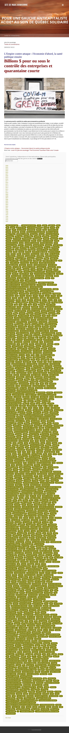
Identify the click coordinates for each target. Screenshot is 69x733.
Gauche (15, 603)
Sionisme (17, 504)
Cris (60, 300)
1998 (6, 213)
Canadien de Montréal (40, 265)
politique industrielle (11, 467)
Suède (25, 518)
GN (45, 362)
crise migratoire (23, 577)
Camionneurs (24, 263)
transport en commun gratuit (29, 700)
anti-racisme (17, 238)
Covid (23, 300)
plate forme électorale (12, 658)
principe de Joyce (24, 471)
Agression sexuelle (11, 548)
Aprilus (34, 241)
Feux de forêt (18, 342)
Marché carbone (42, 636)
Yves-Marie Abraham (38, 542)
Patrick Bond (20, 449)
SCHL (36, 500)
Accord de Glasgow (27, 544)
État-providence (21, 337)
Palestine (48, 445)
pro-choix (52, 667)
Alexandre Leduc (52, 230)
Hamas (20, 612)
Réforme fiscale (26, 680)
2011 (6, 191)
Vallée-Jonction (17, 535)
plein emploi (31, 463)
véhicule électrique (37, 535)
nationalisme (9, 434)
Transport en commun (12, 700)
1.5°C (39, 225)
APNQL (8, 241)
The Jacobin (37, 522)
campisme (22, 265)
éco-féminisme (33, 322)
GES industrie (58, 603)
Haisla (8, 373)
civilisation (59, 274)
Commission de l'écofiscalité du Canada (47, 711)
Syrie (51, 694)
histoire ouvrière (28, 614)
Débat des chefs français (13, 579)
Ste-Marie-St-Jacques (30, 515)
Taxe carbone (21, 696)
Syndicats (44, 518)
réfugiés (26, 485)
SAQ (20, 500)
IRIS (46, 384)
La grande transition (18, 395)
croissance (9, 304)
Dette (41, 307)
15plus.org (52, 225)
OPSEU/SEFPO (10, 713)
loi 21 (50, 406)
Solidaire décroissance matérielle (24, 509)
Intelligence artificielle (42, 379)
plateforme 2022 (19, 460)
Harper (37, 612)
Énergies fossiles (35, 333)
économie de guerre (50, 324)
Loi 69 (19, 408)
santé (14, 500)
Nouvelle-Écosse (23, 441)
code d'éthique (41, 285)
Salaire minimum (35, 498)
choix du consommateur (53, 271)
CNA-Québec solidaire (12, 280)
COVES (18, 300)
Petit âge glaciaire (49, 452)
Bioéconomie (35, 254)
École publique (19, 324)
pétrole (8, 454)
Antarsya (8, 238)
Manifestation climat (12, 634)
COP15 (35, 296)
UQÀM (49, 533)
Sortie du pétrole (31, 511)
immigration (29, 377)
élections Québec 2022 (42, 331)
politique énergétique (30, 663)
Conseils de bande (35, 293)
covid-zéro (37, 300)
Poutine (15, 469)
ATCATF (21, 245)
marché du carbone (55, 419)
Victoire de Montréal (12, 537)
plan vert (56, 656)
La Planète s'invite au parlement (45, 625)
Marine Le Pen (20, 421)
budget (46, 258)
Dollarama (30, 313)
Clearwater (49, 276)
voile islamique (35, 540)
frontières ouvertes (11, 355)
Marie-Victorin (10, 639)
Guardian (42, 150)
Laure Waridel (10, 399)
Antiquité (46, 238)
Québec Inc (9, 478)
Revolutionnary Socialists (13, 680)
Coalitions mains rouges (28, 285)
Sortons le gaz (53, 511)
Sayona (25, 500)
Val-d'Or (8, 535)
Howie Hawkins (36, 375)
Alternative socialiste (22, 234)
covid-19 (13, 150)
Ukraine (52, 531)
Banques (8, 252)
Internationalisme (11, 381)
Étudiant (28, 590)
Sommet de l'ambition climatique (15, 511)
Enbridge (30, 581)
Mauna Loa (50, 421)
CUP (30, 304)
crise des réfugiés (45, 302)
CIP (31, 274)
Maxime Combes (11, 423)
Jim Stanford (39, 388)
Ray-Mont (19, 480)
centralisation (48, 269)
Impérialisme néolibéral (43, 619)
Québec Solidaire (55, 672)
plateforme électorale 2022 (47, 460)
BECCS (13, 254)
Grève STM (33, 610)
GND (49, 362)
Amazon (41, 234)
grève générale (58, 368)
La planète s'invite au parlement (46, 395)
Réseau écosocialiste (12, 489)
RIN (27, 496)
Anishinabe (37, 236)
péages (54, 654)
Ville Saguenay (51, 537)
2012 (6, 189)
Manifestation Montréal (51, 414)
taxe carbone (25, 520)
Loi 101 (47, 408)
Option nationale (34, 443)
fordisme (50, 344)
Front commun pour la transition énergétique (18, 353)
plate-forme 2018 (25, 658)
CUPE (34, 304)
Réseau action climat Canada (14, 487)
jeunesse (30, 388)
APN (61, 238)
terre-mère (43, 520)
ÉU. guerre (43, 337)
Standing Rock (18, 515)
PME (13, 465)
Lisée (38, 403)
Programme (9, 474)
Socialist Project (24, 689)
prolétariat (9, 476)
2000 (6, 209)
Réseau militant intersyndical (28, 489)
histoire (43, 612)
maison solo (37, 412)
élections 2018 (10, 329)
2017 (6, 181)
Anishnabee (54, 236)
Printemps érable (34, 667)
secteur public (44, 500)
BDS (7, 254)
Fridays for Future (26, 351)
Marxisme (30, 639)
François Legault (10, 348)
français (38, 346)
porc (45, 467)
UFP (23, 707)
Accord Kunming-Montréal (35, 227)
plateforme (9, 460)
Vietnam (31, 537)
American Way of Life (52, 234)
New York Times (33, 434)
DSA (44, 315)
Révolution (40, 683)
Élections (52, 326)
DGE (58, 311)
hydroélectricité (21, 617)
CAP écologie (16, 267)
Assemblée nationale (46, 243)
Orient (42, 443)
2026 (6, 165)
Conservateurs (47, 293)
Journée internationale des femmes (26, 390)
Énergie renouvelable (22, 333)
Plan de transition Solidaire (32, 458)
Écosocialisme (36, 584)
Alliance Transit (10, 234)
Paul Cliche (40, 449)
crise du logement (57, 302)
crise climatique (33, 302)
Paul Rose (48, 449)
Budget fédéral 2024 (25, 260)
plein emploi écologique (43, 463)
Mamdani (45, 412)
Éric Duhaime (28, 335)
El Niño (14, 581)
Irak (37, 384)
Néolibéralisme (10, 436)
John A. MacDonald (50, 388)
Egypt (8, 581)
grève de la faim (47, 368)
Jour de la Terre (10, 390)
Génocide (18, 362)
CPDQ (50, 300)
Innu (32, 379)
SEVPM (46, 687)
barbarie (21, 252)
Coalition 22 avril (29, 280)
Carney (19, 269)
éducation (45, 326)
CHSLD (8, 274)
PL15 (59, 454)
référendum (59, 482)
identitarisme (20, 377)
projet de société (30, 474)
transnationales (24, 526)
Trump (33, 531)
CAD (60, 260)
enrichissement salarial (12, 320)
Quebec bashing (48, 476)
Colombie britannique (36, 287)
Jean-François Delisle (12, 388)
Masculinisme (35, 421)
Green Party (48, 366)
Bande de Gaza (29, 557)
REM (47, 480)
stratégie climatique (11, 518)
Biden (18, 254)
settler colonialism (26, 502)
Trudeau (26, 531)
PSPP (35, 476)
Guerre (46, 370)
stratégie (51, 515)
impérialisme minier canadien (26, 619)
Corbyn (21, 298)
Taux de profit (16, 520)
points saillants (28, 465)
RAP (50, 674)
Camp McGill (33, 263)
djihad (15, 313)
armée (56, 241)
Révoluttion (27, 685)
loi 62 (7, 408)
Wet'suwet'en (54, 709)
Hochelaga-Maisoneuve (39, 373)
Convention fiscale (20, 573)
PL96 (39, 656)
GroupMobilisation (43, 610)
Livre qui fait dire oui (12, 406)
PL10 (54, 454)
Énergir (59, 333)
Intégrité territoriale (11, 384)
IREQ (31, 621)
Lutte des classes (11, 412)
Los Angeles (20, 410)
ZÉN (47, 542)
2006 (6, 199)
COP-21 (22, 296)
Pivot (45, 454)
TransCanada (52, 524)
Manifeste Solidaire (11, 636)
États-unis (49, 150)
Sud (21, 518)
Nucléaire (45, 647)
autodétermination (21, 249)
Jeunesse (17, 623)
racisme (46, 478)
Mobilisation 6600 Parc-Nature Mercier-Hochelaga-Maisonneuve (24, 643)
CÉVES (55, 269)
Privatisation (44, 667)
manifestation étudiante (52, 634)
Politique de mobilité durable (14, 663)
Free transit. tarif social (12, 351)
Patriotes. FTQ (30, 449)
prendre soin (36, 469)
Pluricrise (59, 463)
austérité (15, 247)
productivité (57, 471)
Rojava (56, 496)
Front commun (37, 351)
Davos (19, 307)
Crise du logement (11, 577)
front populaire (47, 353)
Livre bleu (50, 403)
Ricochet (21, 496)
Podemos (19, 465)
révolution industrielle (12, 493)
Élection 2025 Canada (54, 584)
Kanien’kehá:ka (41, 392)
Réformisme (9, 485)
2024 (6, 169)
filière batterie (10, 595)
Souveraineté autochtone (35, 513)
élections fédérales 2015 (46, 329)
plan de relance (23, 456)
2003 (6, 204)
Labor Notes (34, 397)
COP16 (41, 296)
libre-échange (46, 401)
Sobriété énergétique (40, 504)
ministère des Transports (30, 427)
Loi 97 (35, 408)
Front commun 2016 (25, 599)
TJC (51, 522)
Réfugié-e (48, 680)
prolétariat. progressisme (53, 669)
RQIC (15, 498)
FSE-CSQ (21, 355)
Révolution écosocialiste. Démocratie (32, 491)
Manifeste (19, 417)
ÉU (37, 337)
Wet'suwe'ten (19, 542)
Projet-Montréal (42, 474)
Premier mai (27, 469)
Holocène (9, 375)
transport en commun (12, 529)
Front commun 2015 (12, 599)
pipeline (23, 656)
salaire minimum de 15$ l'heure (50, 498)
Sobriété (30, 504)
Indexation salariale (49, 377)
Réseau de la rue (29, 487)
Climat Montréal (10, 278)
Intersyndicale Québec (46, 381)
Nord (30, 436)
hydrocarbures (10, 377)
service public (53, 500)
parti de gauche (34, 447)
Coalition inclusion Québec (46, 282)
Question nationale (28, 672)
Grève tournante (30, 370)
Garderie (8, 603)
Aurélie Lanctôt (58, 245)
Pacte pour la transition (37, 445)
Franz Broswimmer (34, 348)
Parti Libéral (29, 654)
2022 (6, 172)
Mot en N (18, 645)
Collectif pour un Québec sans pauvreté (17, 287)
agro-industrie (21, 230)
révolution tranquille (39, 493)
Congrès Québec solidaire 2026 (14, 291)
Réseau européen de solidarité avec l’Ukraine (48, 487)
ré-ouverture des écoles (47, 482)
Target (8, 696)
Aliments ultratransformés (30, 551)
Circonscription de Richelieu (33, 568)
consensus (9, 573)
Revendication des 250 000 (13, 482)
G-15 (37, 355)
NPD (36, 441)
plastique (51, 458)
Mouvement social (28, 645)
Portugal (8, 469)
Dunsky (54, 315)
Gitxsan (40, 362)
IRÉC (42, 384)
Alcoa (44, 230)
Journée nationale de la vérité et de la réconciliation (20, 392)
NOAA (25, 436)
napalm (55, 432)
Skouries (53, 687)
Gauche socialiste (24, 359)
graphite (8, 366)
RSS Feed (8, 718)
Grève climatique (36, 368)
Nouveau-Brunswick (40, 438)
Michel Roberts (58, 425)
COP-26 (29, 296)
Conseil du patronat (11, 293)
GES (52, 359)
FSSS (27, 355)
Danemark (42, 304)
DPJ (58, 313)
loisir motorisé (10, 410)
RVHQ (27, 498)
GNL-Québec (56, 362)
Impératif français (11, 619)
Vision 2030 (21, 540)
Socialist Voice (35, 689)
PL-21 (34, 656)
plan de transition (46, 456)
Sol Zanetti (9, 509)
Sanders (8, 500)
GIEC (34, 362)
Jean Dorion (50, 386)
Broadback (39, 258)
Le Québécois (57, 628)
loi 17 (45, 406)
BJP (42, 254)
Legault (51, 399)
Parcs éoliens (10, 654)
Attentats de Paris (32, 555)
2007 (6, 198)
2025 (6, 167)
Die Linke (9, 313)
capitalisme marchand (29, 267)
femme (22, 592)
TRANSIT (19, 698)
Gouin (8, 364)
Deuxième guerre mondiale (52, 307)
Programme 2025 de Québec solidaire (25, 669)
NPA (32, 441)
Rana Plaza (43, 674)
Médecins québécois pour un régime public (18, 641)
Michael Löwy (17, 425)
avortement (19, 557)
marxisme (37, 639)
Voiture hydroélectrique (23, 709)
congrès (55, 289)
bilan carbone (58, 557)
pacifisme (15, 445)
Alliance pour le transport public (35, 232)
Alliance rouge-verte (52, 232)
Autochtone (55, 247)
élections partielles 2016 (27, 331)
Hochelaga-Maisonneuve (55, 373)
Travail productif (43, 529)
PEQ (48, 654)
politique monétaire (25, 467)
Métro (49, 423)
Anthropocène (37, 553)
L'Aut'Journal (58, 392)
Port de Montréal (53, 467)
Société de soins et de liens (29, 507)
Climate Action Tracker (37, 278)
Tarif (13, 696)
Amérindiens (9, 236)
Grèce (28, 368)
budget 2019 (54, 258)
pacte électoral (24, 445)
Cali (7, 263)
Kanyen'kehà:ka (10, 625)
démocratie (9, 311)
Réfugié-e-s (19, 485)
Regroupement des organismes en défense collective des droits (23, 678)
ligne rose (26, 403)
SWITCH (37, 518)
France (8, 346)
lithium (44, 403)
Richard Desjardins (11, 496)
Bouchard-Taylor (20, 258)
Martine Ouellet (20, 639)
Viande (48, 707)
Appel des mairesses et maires (21, 241)
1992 (6, 220)
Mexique (27, 423)
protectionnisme (27, 476)
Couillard (42, 298)
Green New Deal (38, 366)
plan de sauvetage (23, 150)
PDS (33, 452)
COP (16, 296)
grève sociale (20, 370)
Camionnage (24, 562)
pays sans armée (11, 452)
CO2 (22, 280)
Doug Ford (52, 313)
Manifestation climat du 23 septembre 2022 (32, 634)
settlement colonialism (12, 502)
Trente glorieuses (11, 531)
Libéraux (37, 401)
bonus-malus (10, 258)
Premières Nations (41, 665)
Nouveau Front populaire (48, 436)
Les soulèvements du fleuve (14, 401)
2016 (6, 182)
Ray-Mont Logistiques (12, 676)
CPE (55, 300)
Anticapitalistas (37, 238)
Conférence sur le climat (48, 570)
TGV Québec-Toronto (41, 696)
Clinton (47, 278)
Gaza (32, 359)
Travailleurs (53, 529)
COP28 (8, 298)
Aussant (8, 247)
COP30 (21, 575)
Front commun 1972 (49, 351)
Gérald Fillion (26, 362)
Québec (57, 476)
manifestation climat (12, 414)
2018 (6, 179)
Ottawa (55, 443)
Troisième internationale (47, 705)
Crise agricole (10, 302)
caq (18, 564)
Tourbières (21, 524)
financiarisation (33, 595)
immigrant (39, 617)
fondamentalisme (40, 344)
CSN (16, 304)
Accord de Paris (21, 227)
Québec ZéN (38, 478)
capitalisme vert (41, 267)
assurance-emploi (11, 245)
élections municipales (12, 331)
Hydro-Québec (54, 375)
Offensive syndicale (52, 441)
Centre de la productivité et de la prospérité (18, 566)
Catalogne (26, 269)
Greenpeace (57, 366)
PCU (29, 452)
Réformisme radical (38, 680)
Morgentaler (9, 645)
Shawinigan (36, 502)
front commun (32, 597)
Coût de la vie (10, 300)
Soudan (8, 513)
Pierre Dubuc (26, 454)
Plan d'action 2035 (11, 456)
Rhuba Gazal (50, 493)
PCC (19, 452)
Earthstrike (9, 318)
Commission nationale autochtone (15, 289)
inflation (27, 379)
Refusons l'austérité (26, 676)
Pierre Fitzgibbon (36, 454)
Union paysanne (22, 533)
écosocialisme (22, 326)
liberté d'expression (20, 630)
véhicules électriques (49, 535)
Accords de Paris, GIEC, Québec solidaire (17, 546)
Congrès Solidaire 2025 (32, 291)
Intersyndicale (34, 381)
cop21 (47, 296)
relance (42, 480)
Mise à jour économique (52, 427)
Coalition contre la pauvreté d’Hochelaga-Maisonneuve (21, 282)
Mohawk (38, 430)
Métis (43, 423)
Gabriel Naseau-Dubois (12, 357)
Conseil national (24, 293)
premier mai (30, 665)
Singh (54, 502)
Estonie (33, 320)
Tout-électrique (31, 524)
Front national (37, 353)
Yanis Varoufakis (10, 711)
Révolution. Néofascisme (52, 683)
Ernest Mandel (25, 320)
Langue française (46, 628)
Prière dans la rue (11, 667)
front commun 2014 (43, 597)
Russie (21, 498)
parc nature (20, 447)
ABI (7, 227)
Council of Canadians (53, 298)
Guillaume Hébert (55, 370)
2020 (6, 176)
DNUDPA (22, 313)
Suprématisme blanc (35, 694)
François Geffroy (47, 346)
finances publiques (21, 595)
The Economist (34, 150)
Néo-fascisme (44, 434)
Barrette (28, 252)
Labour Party (44, 397)
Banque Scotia (54, 249)
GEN (38, 359)
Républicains (45, 485)
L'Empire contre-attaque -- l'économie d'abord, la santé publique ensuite (27, 148)
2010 (6, 192)
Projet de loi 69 (19, 474)
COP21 (54, 573)
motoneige (9, 432)
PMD (7, 465)
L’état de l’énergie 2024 (24, 632)
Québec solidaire (28, 478)
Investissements (23, 384)
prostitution (17, 476)
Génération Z (10, 362)
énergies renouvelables (48, 333)
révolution (41, 489)
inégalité (8, 621)
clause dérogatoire (28, 276)
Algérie (45, 548)
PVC (41, 476)
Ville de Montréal (40, 537)
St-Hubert (57, 691)
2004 (6, 203)
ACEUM (46, 227)
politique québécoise (43, 663)
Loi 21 (45, 630)
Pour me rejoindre (36, 729)
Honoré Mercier (25, 375)
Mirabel (41, 427)
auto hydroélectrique (36, 247)
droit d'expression (23, 315)
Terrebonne (9, 522)
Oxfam (8, 445)
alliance (23, 232)
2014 (6, 186)
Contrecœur (9, 296)
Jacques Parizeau (26, 386)
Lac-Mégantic (23, 628)
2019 (6, 177)
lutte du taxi (21, 412)
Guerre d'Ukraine (11, 612)
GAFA (22, 357)
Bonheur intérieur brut (52, 256)
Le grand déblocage (29, 399)
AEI (57, 227)
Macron (29, 412)
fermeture (9, 342)
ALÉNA (8, 232)
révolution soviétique (26, 493)
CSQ (20, 304)
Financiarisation (10, 344)
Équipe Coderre (10, 335)
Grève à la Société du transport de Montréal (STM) (26, 608)
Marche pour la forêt (31, 419)
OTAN (48, 443)
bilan (51, 557)
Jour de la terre (46, 623)
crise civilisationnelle (21, 302)
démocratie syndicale (33, 311)
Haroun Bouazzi (21, 373)
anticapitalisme (27, 238)
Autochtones (9, 249)
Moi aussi (46, 430)
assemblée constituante (31, 243)
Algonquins (52, 548)
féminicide (27, 342)
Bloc (46, 254)
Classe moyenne (16, 276)
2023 (6, 170)
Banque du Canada (42, 249)
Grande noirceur (43, 364)
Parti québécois (10, 449)
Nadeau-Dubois (46, 432)
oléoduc (8, 443)
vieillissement (23, 537)
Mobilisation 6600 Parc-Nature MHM (24, 430)
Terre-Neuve (51, 520)
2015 (6, 184)
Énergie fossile (10, 333)
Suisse (31, 518)
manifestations (10, 417)
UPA (44, 533)
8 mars (45, 225)
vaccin (55, 533)
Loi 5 (40, 406)
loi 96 (30, 408)
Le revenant (9, 630)
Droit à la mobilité (11, 315)
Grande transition (54, 364)
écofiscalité (9, 324)
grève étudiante (46, 608)
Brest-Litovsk (30, 559)
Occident (53, 647)
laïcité (51, 397)
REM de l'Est (51, 678)
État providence (10, 337)
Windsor (28, 542)
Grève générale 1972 (12, 610)
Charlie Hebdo (42, 566)
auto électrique (24, 247)
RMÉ (39, 496)
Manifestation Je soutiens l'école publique (31, 414)
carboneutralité (10, 269)
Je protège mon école (39, 386)
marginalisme (10, 421)
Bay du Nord (38, 557)
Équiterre (19, 335)
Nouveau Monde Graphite (13, 438)
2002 (6, 206)
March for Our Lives (11, 225)
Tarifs (8, 520)
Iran (26, 621)
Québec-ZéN (21, 674)
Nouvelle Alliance (52, 438)
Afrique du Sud (49, 546)
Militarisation (17, 427)
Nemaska (18, 434)
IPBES (32, 384)
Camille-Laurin (15, 263)
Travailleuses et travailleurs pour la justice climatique (20, 702)
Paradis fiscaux (10, 447)
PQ (21, 469)
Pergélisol (39, 452)
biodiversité (26, 254)
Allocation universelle (45, 551)
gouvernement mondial (18, 364)
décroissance (26, 309)
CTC (25, 304)
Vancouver (26, 535)
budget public (37, 260)
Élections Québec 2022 (28, 588)
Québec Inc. (18, 478)
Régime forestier (35, 485)
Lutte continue (48, 410)
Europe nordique (42, 320)
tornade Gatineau (11, 524)
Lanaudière (58, 397)
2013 (6, 187)
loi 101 (51, 630)
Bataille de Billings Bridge (39, 252)
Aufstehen (48, 245)
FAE (49, 337)
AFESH (8, 230)
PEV (58, 452)
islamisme (52, 384)
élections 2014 (25, 586)
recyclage (35, 480)
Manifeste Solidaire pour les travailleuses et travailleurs (40, 417)
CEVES (34, 566)
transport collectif (36, 526)
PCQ (24, 452)
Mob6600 (9, 430)
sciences (40, 687)
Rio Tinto (32, 496)
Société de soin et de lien (13, 507)
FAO (56, 590)
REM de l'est (54, 480)
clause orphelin (40, 276)
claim (7, 276)
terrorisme (18, 522)
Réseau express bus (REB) (13, 683)
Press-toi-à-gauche (47, 469)
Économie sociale (11, 326)
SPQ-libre (53, 513)
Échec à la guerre (21, 322)
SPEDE (46, 513)
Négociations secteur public (14, 647)
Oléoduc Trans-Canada (38, 650)
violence (55, 707)
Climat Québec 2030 (23, 278)
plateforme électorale (32, 460)
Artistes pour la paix (11, 243)
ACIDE (52, 227)
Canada (55, 150)
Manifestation (36, 632)
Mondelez (46, 643)
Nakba (43, 645)
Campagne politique (11, 265)
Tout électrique (10, 698)
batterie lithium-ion (54, 252)
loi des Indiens (55, 408)
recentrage (27, 480)
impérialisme (38, 377)
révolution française (50, 491)
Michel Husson (48, 425)
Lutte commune (37, 410)
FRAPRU (44, 348)
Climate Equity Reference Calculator (16, 570)
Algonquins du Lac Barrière (13, 551)
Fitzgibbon (24, 344)
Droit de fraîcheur (35, 315)
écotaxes (37, 326)
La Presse (9, 397)
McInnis (20, 423)
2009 (6, 194)
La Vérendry (17, 397)
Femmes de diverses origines (34, 592)
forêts (56, 344)
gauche (49, 357)
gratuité (46, 606)
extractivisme (52, 320)
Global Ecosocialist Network (19, 606)
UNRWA (38, 533)
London (58, 630)
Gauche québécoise (11, 359)
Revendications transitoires (30, 482)
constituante (56, 293)
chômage (21, 568)
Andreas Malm (19, 553)
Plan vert (44, 458)
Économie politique (25, 584)
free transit (52, 348)
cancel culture (52, 265)
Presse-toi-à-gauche (12, 471)
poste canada (10, 665)
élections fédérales (32, 329)
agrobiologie (31, 230)
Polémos (37, 465)
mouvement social (35, 432)
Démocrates (58, 309)
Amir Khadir (19, 236)
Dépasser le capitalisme (48, 311)
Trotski (20, 531)
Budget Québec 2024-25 (50, 260)
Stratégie (19, 694)
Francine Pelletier (29, 346)
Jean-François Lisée (54, 621)
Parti (27, 447)
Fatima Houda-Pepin (12, 592)
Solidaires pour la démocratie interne (45, 509)
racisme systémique (56, 478)
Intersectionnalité (23, 381)
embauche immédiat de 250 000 (23, 318)
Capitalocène (51, 267)
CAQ (58, 267)
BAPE (15, 252)
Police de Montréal (47, 465)
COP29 (14, 298)
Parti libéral (54, 447)
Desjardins (35, 307)
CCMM (33, 269)
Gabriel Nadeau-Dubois (47, 355)
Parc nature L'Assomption (47, 652)
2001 (6, 208)
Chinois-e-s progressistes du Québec (34, 271)
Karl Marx (49, 392)
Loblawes (22, 406)
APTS (39, 241)
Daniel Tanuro (51, 304)
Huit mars (45, 375)
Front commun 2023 (39, 599)
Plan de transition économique (14, 458)
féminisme (35, 342)
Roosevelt (9, 498)
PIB (19, 454)
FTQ (32, 355)
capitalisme (56, 562)
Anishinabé (46, 236)
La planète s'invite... (11, 628)
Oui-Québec (27, 652)
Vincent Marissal (10, 540)
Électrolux (39, 588)
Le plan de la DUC (42, 399)
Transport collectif (29, 698)
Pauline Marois (57, 449)
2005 (6, 201)
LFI (25, 401)
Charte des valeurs (53, 566)
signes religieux (46, 502)
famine (8, 340)
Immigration (57, 617)
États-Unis (21, 590)
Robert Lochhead (47, 496)
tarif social (58, 518)
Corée (26, 298)
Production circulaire (45, 471)
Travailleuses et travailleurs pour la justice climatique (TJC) (22, 705)
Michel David (37, 425)
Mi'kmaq (8, 425)
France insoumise (17, 346)
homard (16, 375)
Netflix (25, 434)
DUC (48, 315)
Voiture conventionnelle (47, 540)
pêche (14, 454)
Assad (21, 243)
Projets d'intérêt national (55, 474)
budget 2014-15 (40, 559)
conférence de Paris (45, 289)
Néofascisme (54, 434)
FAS (14, 340)
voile (27, 540)
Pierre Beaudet (15, 656)
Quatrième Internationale (13, 672)
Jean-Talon (23, 388)
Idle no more (30, 617)
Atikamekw (28, 245)
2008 (6, 196)
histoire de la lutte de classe (14, 614)
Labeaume (26, 397)
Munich (38, 645)
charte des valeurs (11, 271)
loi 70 (24, 408)
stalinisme (9, 515)
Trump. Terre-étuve (42, 531)
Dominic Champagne (41, 313)
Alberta (39, 230)
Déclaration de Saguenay (13, 309)
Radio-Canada (10, 480)
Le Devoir (19, 399)
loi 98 (41, 408)
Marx (27, 421)
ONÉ (14, 443)
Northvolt (36, 436)
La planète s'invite (31, 395)
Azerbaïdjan (31, 249)
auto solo (47, 247)
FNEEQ (31, 344)
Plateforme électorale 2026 (13, 463)
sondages (31, 691)
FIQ (18, 344)
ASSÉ (55, 243)
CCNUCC (39, 269)
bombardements (30, 256)
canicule (8, 267)
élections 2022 (21, 329)
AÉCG (32, 546)
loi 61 (56, 406)
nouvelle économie (11, 441)
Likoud (32, 403)
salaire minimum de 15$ (28, 687)
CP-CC (44, 300)
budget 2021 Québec (12, 260)
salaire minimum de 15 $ (13, 687)
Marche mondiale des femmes (14, 419)
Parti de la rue (45, 447)
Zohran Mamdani (56, 542)
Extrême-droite (10, 322)
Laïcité (31, 628)
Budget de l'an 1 (51, 559)
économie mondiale (11, 584)
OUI (60, 443)
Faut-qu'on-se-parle (29, 340)
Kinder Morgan (21, 625)
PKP (50, 454)
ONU (26, 443)
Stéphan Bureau (42, 515)
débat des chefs (57, 577)
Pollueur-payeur (37, 467)
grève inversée (10, 370)
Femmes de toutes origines (51, 340)
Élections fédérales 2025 (13, 588)
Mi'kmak (55, 423)
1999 (6, 211)
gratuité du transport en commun (22, 366)
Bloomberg (20, 256)
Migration (9, 427)
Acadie (12, 227)
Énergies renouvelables (51, 588)
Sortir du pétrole (42, 511)
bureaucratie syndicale (12, 562)
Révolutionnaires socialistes (14, 685)
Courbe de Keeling (30, 575)
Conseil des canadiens (47, 291)
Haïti (13, 373)
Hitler (29, 373)
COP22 (53, 296)
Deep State (26, 307)
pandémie (55, 445)
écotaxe (31, 326)
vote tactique (35, 709)
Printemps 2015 (22, 667)
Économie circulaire (37, 324)
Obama (42, 441)
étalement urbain (47, 335)
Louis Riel (28, 410)
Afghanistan (39, 546)
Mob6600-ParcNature (45, 641)
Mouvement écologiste (21, 432)
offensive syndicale (24, 650)
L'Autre (8, 395)
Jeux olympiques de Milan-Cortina (31, 623)
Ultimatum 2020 (10, 533)
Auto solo (48, 555)
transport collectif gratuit (49, 526)
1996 (6, 216)
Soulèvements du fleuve (19, 513)
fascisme (19, 340)
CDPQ (43, 564)
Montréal (53, 430)
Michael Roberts (27, 425)
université (31, 533)
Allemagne (15, 232)
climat (56, 276)
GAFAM (29, 357)
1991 (6, 221)
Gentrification (45, 359)
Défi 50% (49, 309)
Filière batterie (48, 342)
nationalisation (52, 645)
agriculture (22, 548)
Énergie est (54, 331)
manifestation (54, 412)
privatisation (34, 471)
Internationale (54, 379)
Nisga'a (19, 436)
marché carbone (43, 419)
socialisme (51, 504)
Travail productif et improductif (47, 700)
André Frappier (28, 236)
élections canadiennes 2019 (38, 586)
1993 (6, 218)
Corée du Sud (34, 298)
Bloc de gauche (54, 254)
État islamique (58, 335)
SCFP (31, 500)
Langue (37, 628)
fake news (55, 337)
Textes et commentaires (11, 36)
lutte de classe (58, 410)
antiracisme (54, 238)
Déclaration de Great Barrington (31, 579)
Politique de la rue (55, 661)
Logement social (32, 406)
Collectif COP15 (52, 285)
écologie (27, 324)
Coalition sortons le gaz (12, 285)
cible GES (15, 274)
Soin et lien (59, 507)
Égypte (44, 584)
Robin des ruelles (37, 685)
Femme (39, 340)
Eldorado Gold (22, 581)
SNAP (23, 504)
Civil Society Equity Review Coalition (44, 274)
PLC (25, 463)
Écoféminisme (53, 322)
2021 (6, 174)
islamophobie (10, 386)
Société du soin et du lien (46, 507)
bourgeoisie (30, 258)
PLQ (53, 463)
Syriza (51, 518)
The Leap (45, 522)
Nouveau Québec (27, 438)
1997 (6, 214)
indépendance (10, 379)
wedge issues (10, 542)
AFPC (13, 230)
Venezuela (42, 707)
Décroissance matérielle (38, 309)
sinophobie (9, 504)
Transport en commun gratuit (29, 529)
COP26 (59, 296)
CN (53, 278)
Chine (20, 271)
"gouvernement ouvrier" (28, 225)
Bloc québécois (10, 256)
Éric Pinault (37, 335)
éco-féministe (43, 322)
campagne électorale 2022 (47, 263)
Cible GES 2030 (24, 274)
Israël (17, 386)
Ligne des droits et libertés (13, 403)
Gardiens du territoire (39, 357)
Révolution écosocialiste (13, 491)
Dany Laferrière (10, 307)
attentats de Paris (38, 245)
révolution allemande (51, 489)
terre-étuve (34, 520)
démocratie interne (20, 311)
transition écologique (12, 526)
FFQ (41, 342)
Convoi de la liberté (32, 573)
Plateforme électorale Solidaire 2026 (16, 661)
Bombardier (40, 256)
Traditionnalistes (41, 524)
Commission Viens (33, 289)
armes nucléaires (47, 241)
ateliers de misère (11, 555)
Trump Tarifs (16, 707)
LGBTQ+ (30, 401)
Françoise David (22, 348)
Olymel (49, 650)
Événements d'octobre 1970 (40, 590)
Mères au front (36, 423)
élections (16, 586)
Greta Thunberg (19, 368)
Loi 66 (13, 408)
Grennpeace (9, 368)
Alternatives (34, 234)
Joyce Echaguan (57, 623)
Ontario (20, 443)
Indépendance (55, 619)
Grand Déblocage (32, 364)
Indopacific (19, 379)
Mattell (43, 421)
